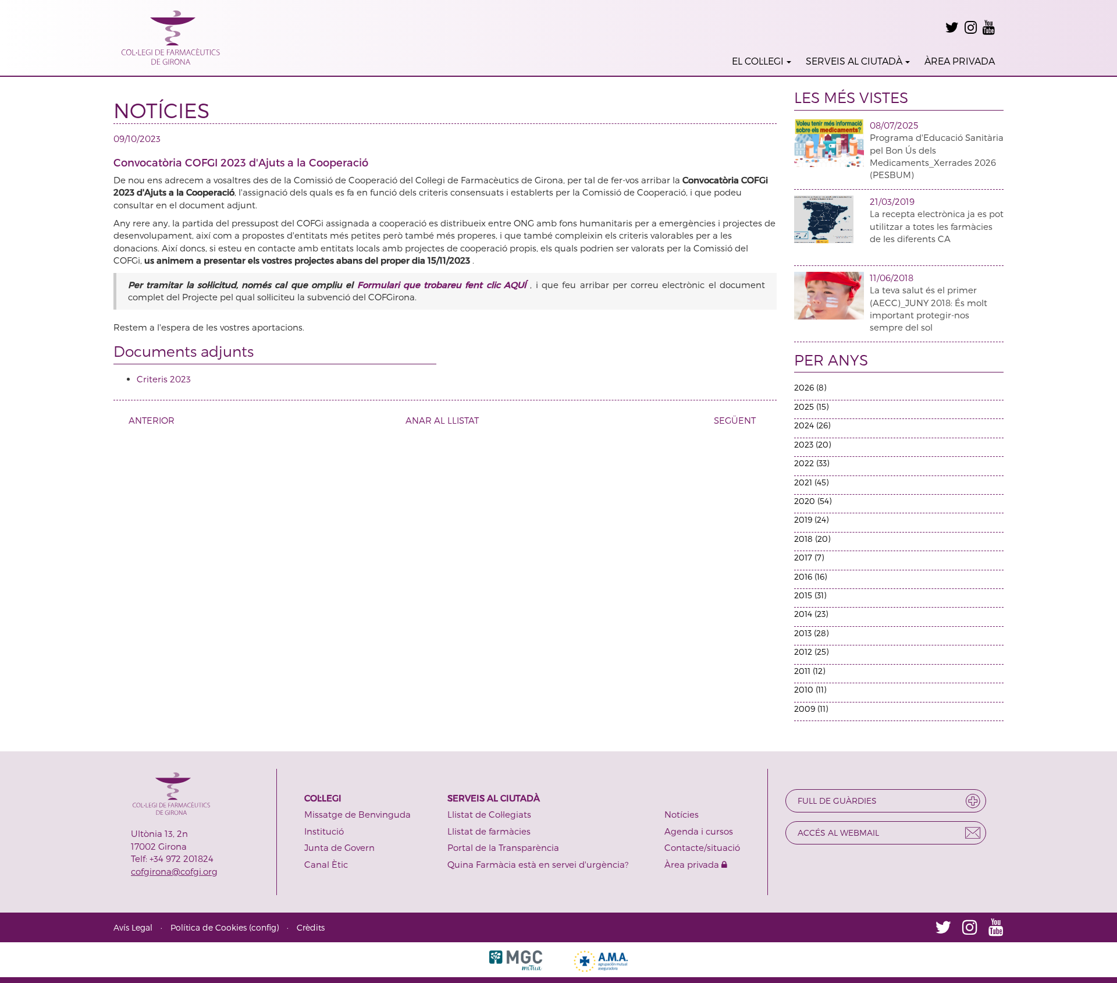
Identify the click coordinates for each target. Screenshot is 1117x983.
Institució (324, 831)
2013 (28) (811, 633)
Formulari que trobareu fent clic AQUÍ (444, 284)
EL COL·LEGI (758, 60)
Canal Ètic (326, 864)
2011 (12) (809, 671)
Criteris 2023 (164, 379)
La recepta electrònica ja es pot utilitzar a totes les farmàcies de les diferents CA (937, 226)
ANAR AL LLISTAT (442, 420)
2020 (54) (812, 501)
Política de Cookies (208, 927)
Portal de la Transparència (503, 847)
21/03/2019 (892, 201)
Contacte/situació (702, 847)
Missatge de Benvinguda (357, 814)
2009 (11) (811, 709)
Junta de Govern (339, 847)
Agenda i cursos (698, 831)
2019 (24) (811, 519)
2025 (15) (811, 406)
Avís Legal (132, 927)
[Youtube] (989, 27)
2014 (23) (811, 614)
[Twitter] (952, 27)
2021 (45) (811, 482)
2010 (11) (810, 689)
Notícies (681, 814)
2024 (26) (812, 425)
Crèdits (311, 927)
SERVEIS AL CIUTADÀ (854, 60)
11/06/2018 (891, 277)
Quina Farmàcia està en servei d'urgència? (537, 864)
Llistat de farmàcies (489, 831)
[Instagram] (971, 27)
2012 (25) (811, 651)
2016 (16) (810, 576)
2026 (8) (810, 387)
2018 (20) (812, 539)
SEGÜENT (735, 420)
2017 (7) (809, 557)
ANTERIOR (152, 420)
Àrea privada (692, 864)
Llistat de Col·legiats (489, 814)
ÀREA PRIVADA (959, 60)
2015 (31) (810, 595)
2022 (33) (811, 463)
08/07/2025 (894, 125)
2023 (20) (812, 444)
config (263, 927)
